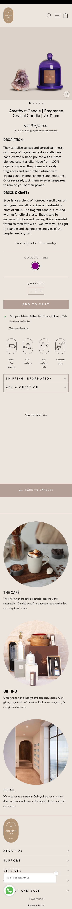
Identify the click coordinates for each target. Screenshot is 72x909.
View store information (18, 328)
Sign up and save (21, 891)
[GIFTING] (36, 653)
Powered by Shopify (36, 905)
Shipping (31, 130)
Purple (35, 266)
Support (12, 861)
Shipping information (29, 379)
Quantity (36, 283)
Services (12, 871)
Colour (36, 257)
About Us (13, 851)
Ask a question (22, 387)
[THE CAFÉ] (36, 554)
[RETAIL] (36, 752)
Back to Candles (38, 490)
